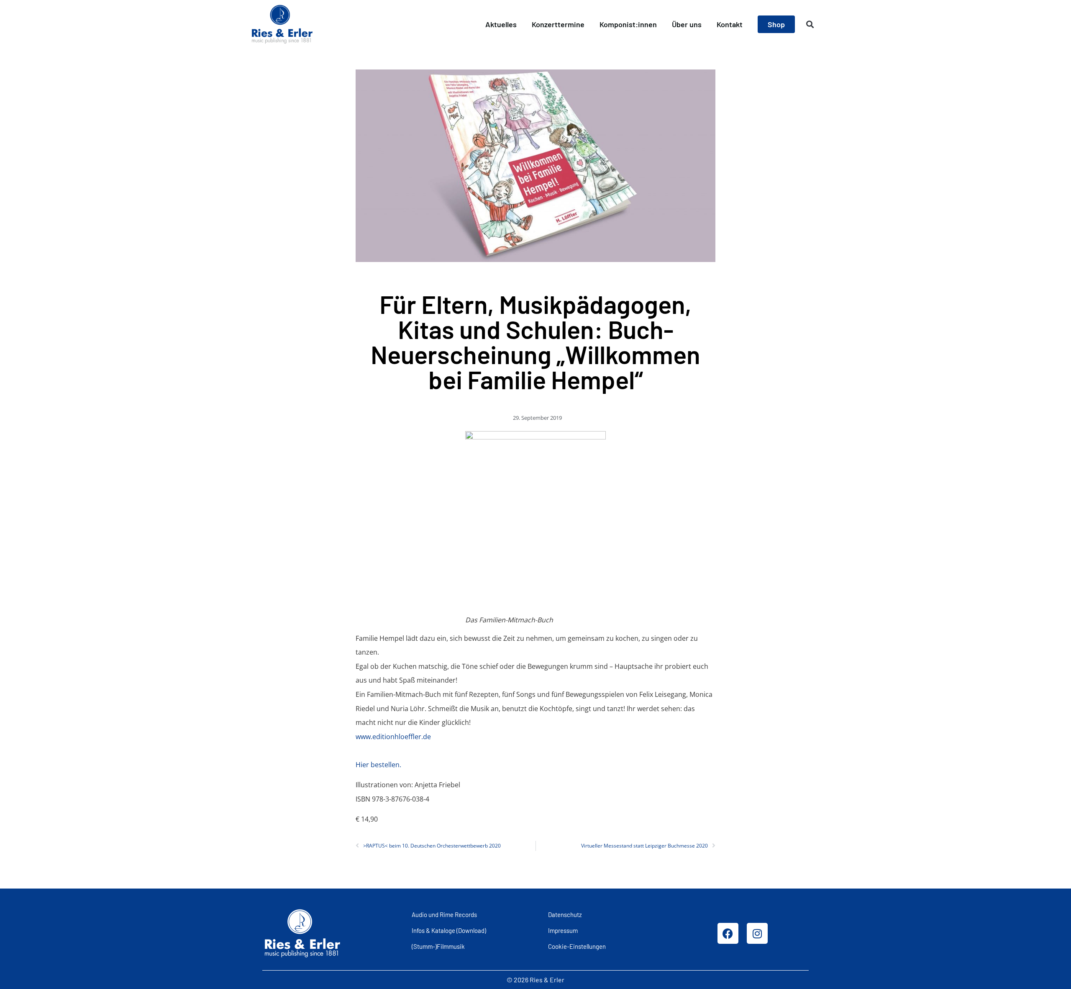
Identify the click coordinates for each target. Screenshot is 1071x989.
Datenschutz (565, 914)
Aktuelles (501, 24)
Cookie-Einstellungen (577, 946)
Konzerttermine (558, 24)
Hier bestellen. (378, 764)
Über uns (687, 24)
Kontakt (730, 24)
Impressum (563, 930)
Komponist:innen (628, 24)
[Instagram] (757, 933)
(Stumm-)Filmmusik (438, 946)
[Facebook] (727, 933)
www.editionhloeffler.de (393, 736)
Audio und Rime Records (444, 914)
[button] (810, 24)
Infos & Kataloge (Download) (449, 930)
